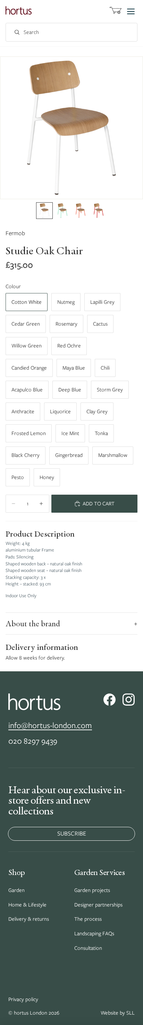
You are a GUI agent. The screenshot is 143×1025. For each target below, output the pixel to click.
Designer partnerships (98, 905)
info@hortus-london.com (50, 725)
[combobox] (64, 32)
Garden (16, 890)
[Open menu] (130, 12)
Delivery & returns (28, 919)
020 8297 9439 (32, 740)
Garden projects (92, 890)
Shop (16, 872)
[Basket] (115, 11)
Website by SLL (118, 1013)
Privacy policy (23, 999)
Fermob (15, 233)
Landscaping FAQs (94, 933)
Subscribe (71, 833)
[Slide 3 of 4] (80, 210)
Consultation (88, 948)
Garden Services (99, 872)
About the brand (71, 623)
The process (88, 919)
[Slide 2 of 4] (62, 210)
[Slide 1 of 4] (44, 210)
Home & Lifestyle (27, 905)
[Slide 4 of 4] (98, 210)
